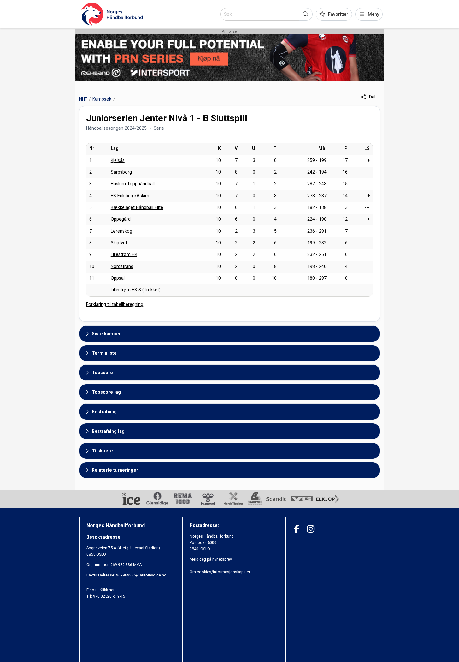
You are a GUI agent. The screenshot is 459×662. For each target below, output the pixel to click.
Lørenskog (121, 231)
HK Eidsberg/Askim (130, 195)
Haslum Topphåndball (133, 183)
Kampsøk (101, 99)
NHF (83, 99)
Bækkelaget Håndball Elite (137, 207)
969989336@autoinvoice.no (141, 575)
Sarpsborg (121, 172)
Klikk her (107, 589)
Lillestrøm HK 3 (126, 289)
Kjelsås (118, 160)
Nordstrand (122, 266)
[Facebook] (296, 529)
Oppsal (118, 278)
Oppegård (121, 219)
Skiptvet (119, 242)
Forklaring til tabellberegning (114, 304)
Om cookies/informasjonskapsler (220, 572)
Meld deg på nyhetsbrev (211, 559)
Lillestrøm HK (124, 254)
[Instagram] (310, 529)
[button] (306, 14)
